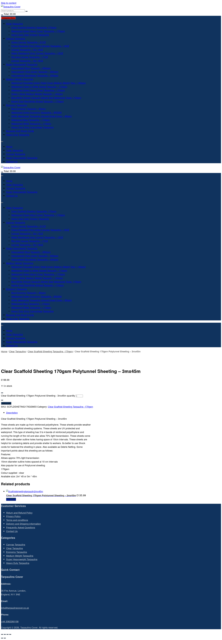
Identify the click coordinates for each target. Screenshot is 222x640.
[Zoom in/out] (2, 634)
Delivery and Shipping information (23, 523)
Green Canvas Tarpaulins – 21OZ (28, 42)
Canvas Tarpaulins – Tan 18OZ (27, 60)
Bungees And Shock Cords (20, 131)
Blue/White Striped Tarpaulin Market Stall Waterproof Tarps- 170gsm (46, 97)
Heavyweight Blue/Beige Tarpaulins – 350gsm (34, 75)
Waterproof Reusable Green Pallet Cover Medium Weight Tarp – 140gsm (48, 82)
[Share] (7, 634)
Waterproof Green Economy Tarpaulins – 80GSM (36, 112)
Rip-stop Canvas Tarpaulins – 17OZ (29, 57)
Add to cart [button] (11, 499)
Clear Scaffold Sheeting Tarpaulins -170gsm (33, 27)
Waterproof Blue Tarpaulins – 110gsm (30, 119)
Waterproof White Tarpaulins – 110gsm (31, 123)
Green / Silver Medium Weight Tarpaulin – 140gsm (37, 94)
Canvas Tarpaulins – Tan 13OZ (27, 49)
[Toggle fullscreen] (5, 634)
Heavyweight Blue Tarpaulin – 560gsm (31, 68)
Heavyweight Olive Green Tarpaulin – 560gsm (34, 71)
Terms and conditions (17, 520)
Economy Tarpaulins (16, 105)
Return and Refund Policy (19, 512)
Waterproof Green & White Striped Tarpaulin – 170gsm (39, 86)
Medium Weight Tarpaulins (19, 79)
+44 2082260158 (9, 621)
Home (9, 146)
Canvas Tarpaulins (15, 38)
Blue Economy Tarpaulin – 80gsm (28, 108)
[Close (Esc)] (10, 634)
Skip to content (8, 2)
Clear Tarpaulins (14, 23)
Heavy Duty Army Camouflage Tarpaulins (32, 127)
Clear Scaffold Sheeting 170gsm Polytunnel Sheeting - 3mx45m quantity (38, 395)
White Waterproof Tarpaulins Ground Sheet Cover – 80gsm (41, 116)
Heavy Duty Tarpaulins (17, 134)
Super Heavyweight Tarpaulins (21, 64)
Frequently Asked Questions (20, 527)
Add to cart (6, 403)
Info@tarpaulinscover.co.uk (15, 607)
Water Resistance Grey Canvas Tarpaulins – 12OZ (37, 53)
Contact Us (12, 161)
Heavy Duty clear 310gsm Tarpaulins (30, 34)
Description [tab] (12, 412)
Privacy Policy (13, 516)
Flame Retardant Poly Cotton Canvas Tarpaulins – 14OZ (40, 46)
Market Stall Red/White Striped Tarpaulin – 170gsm (37, 101)
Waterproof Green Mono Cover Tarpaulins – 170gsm (38, 31)
